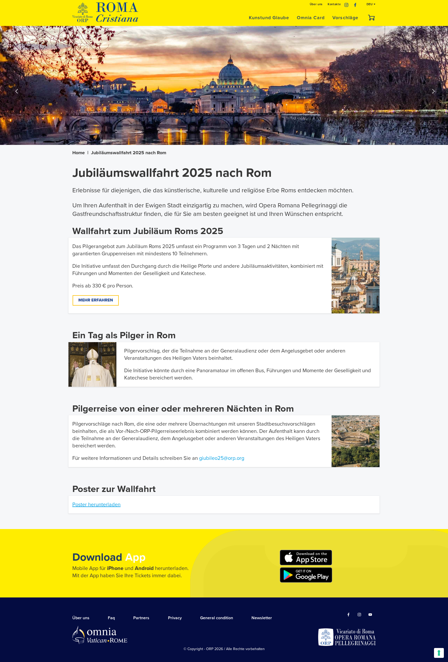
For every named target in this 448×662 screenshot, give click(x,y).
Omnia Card (311, 17)
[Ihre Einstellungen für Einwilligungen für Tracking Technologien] (439, 653)
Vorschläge (345, 17)
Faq (111, 618)
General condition (216, 618)
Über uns (316, 4)
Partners (141, 618)
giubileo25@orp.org (221, 458)
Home (78, 153)
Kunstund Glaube (269, 17)
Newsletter (261, 618)
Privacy (175, 618)
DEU (370, 4)
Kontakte (334, 4)
